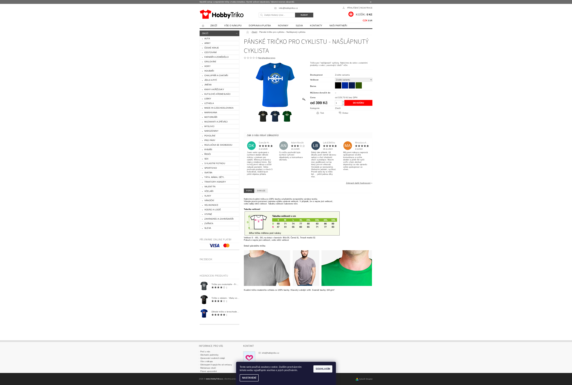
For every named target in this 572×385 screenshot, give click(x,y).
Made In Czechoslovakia (218, 108)
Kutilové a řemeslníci (217, 94)
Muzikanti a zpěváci (216, 121)
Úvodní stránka (203, 25)
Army (207, 43)
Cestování (210, 52)
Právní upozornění (208, 371)
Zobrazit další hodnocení (358, 183)
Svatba (208, 172)
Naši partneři (338, 25)
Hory (207, 66)
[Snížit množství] (343, 104)
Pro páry (209, 140)
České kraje (211, 48)
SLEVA (299, 25)
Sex (206, 159)
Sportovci (210, 168)
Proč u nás (205, 351)
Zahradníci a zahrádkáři (219, 219)
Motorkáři (210, 117)
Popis (249, 191)
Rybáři (208, 149)
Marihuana (210, 112)
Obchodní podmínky (209, 355)
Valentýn (210, 186)
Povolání (209, 135)
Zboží (213, 25)
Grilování (210, 61)
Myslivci (209, 126)
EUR (370, 20)
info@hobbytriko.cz (270, 353)
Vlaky (207, 196)
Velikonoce (211, 205)
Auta (207, 38)
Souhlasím (323, 369)
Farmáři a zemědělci (216, 57)
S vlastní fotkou (214, 163)
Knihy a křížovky (214, 89)
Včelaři (208, 191)
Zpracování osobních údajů (212, 358)
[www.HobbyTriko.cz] (222, 14)
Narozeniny (211, 131)
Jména (208, 84)
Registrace (366, 8)
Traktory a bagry (215, 182)
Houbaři (209, 71)
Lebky (207, 98)
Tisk (322, 113)
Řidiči (207, 154)
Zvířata (208, 223)
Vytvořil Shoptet (365, 379)
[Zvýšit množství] (343, 101)
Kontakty (316, 25)
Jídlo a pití (210, 80)
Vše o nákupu (233, 25)
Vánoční (209, 200)
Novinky (283, 25)
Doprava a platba (260, 25)
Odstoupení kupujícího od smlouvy (216, 365)
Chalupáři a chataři (216, 75)
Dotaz (345, 113)
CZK (365, 20)
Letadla (209, 103)
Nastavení (249, 378)
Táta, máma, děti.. (214, 177)
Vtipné (208, 214)
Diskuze (261, 191)
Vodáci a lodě (212, 209)
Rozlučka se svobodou (218, 145)
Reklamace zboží (208, 368)
